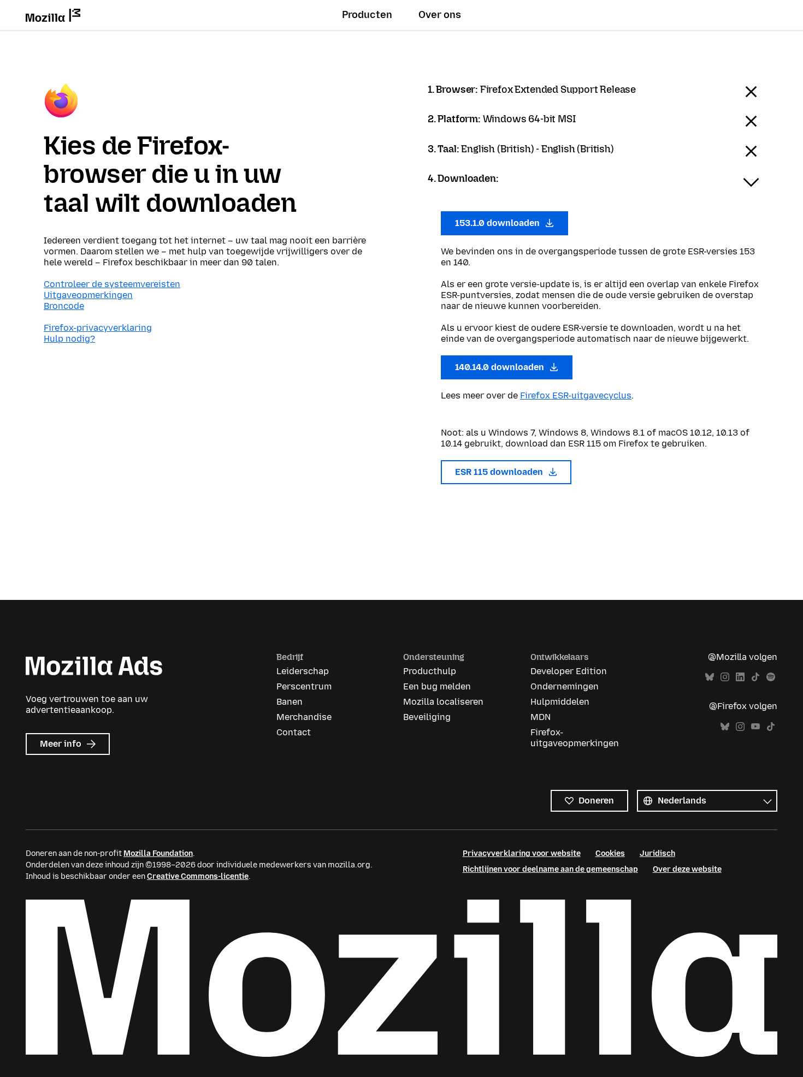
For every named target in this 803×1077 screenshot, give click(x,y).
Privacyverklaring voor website (522, 853)
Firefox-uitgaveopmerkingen (574, 737)
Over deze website (687, 869)
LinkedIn (740, 677)
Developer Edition (568, 671)
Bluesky (709, 677)
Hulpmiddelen (559, 702)
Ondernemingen (564, 686)
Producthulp (429, 671)
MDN (540, 717)
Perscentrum (304, 686)
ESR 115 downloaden (500, 472)
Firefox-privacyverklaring (98, 328)
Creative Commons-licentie (198, 876)
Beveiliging (427, 717)
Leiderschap (302, 671)
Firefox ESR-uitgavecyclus (575, 395)
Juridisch (657, 853)
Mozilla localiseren (443, 702)
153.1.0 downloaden (498, 223)
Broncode (64, 306)
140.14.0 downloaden (500, 367)
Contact (293, 732)
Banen (289, 702)
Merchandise (304, 717)
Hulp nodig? (69, 339)
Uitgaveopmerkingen (88, 295)
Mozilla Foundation (158, 853)
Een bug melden (437, 686)
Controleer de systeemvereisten (112, 284)
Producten (367, 15)
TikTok (755, 677)
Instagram (724, 677)
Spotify (770, 677)
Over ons (439, 15)
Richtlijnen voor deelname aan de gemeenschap (550, 869)
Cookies (610, 853)
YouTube (755, 727)
